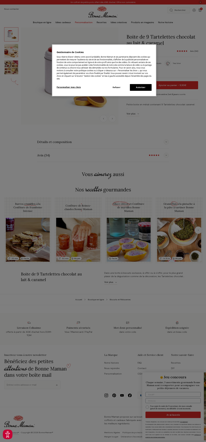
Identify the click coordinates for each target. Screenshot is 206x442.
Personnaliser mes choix (69, 87)
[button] (8, 434)
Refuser (116, 87)
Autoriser (140, 87)
